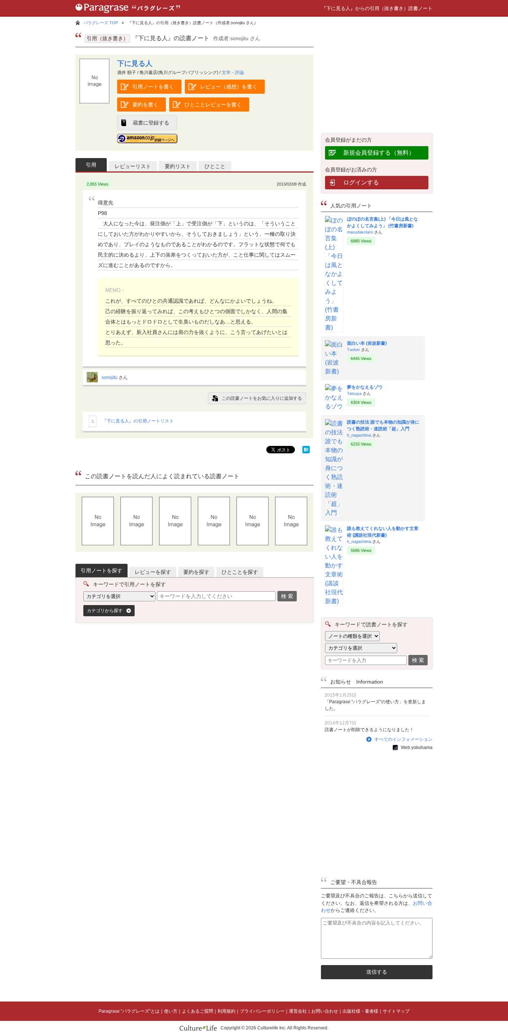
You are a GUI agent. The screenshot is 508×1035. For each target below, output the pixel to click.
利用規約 (226, 1011)
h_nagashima (359, 435)
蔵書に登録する (151, 123)
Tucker (353, 349)
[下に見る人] (94, 102)
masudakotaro (360, 232)
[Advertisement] (140, 700)
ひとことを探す (240, 572)
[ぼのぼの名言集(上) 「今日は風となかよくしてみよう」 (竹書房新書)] (334, 327)
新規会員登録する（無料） (379, 153)
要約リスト (178, 166)
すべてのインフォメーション (403, 739)
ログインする (361, 182)
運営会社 (298, 1011)
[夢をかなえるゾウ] (334, 406)
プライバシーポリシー (262, 1011)
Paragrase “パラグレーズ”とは (129, 1011)
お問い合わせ (324, 1011)
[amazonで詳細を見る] (147, 138)
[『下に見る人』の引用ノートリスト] (93, 425)
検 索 (287, 596)
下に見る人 (134, 63)
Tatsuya (354, 393)
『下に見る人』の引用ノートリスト (138, 421)
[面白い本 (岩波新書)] (334, 371)
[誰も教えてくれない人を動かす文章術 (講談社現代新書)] (334, 601)
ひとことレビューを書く (213, 104)
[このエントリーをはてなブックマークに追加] (306, 451)
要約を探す (196, 572)
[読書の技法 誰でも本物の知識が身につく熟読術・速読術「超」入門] (334, 513)
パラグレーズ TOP (101, 22)
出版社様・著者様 (360, 1011)
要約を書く (145, 104)
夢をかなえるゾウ (365, 387)
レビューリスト (133, 166)
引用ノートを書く (153, 87)
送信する (376, 972)
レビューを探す (153, 572)
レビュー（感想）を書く (228, 87)
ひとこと (215, 166)
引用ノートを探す (101, 570)
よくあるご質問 (197, 1011)
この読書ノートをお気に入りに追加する (262, 398)
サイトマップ (396, 1011)
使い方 (170, 1011)
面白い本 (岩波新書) (367, 343)
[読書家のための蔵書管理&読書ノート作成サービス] (127, 15)
